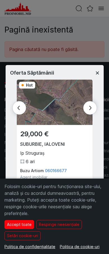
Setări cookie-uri (22, 235)
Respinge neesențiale (59, 224)
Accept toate (19, 224)
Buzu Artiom (32, 170)
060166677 (56, 170)
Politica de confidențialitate (29, 246)
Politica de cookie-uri (79, 246)
